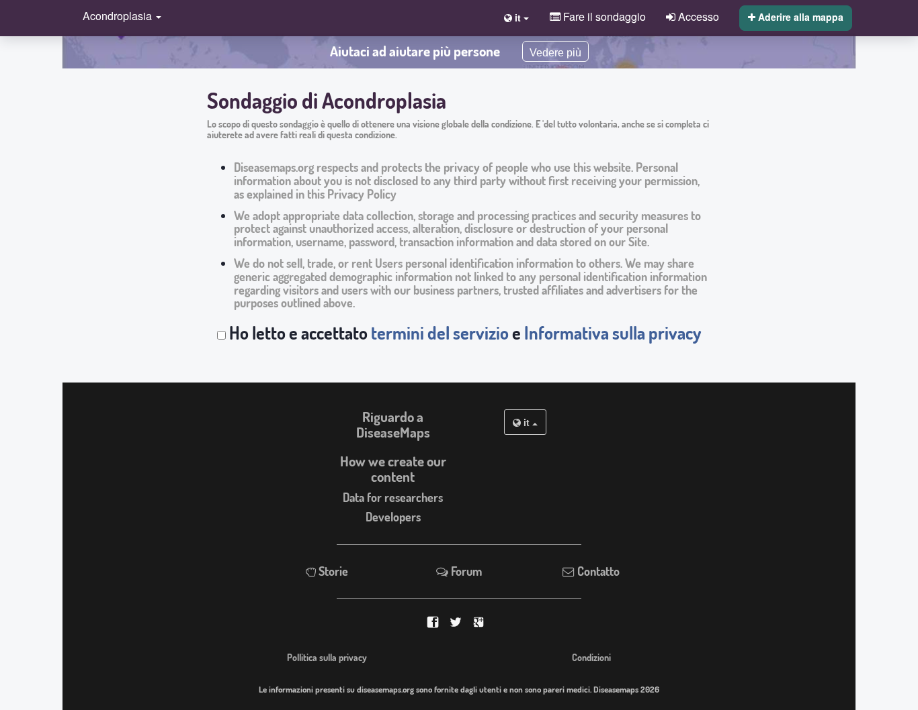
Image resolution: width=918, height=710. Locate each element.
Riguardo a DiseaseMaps (393, 424)
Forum (465, 571)
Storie (332, 571)
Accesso (697, 16)
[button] (118, 17)
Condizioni (591, 657)
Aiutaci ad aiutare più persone (415, 51)
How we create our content (393, 468)
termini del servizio (440, 333)
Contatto (597, 571)
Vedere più (555, 52)
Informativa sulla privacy (612, 333)
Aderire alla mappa (799, 16)
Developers (393, 516)
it (526, 422)
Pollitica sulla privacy (327, 657)
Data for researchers (393, 497)
